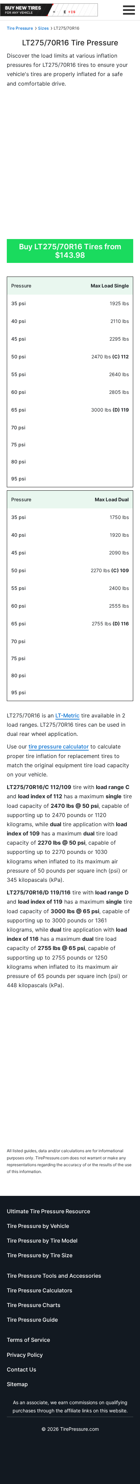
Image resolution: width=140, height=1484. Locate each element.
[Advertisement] (70, 165)
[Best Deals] (49, 10)
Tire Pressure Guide (32, 1319)
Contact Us (21, 1369)
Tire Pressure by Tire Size (39, 1255)
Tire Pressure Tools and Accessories (54, 1275)
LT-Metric (67, 715)
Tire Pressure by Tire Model (42, 1240)
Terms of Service (28, 1339)
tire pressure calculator (59, 746)
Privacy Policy (25, 1354)
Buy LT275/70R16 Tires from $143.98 (70, 250)
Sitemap (17, 1384)
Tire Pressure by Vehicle (38, 1225)
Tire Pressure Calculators (39, 1290)
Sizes (43, 28)
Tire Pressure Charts (33, 1305)
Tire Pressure (20, 28)
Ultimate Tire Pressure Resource (48, 1211)
